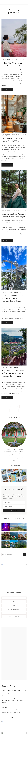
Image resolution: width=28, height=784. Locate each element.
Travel (13, 59)
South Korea (8, 59)
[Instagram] (9, 417)
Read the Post (7, 89)
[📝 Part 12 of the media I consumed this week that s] (22, 544)
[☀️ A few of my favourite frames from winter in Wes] (14, 527)
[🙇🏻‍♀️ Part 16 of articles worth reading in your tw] (5, 536)
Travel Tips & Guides (21, 59)
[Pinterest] (14, 417)
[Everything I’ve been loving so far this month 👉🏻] (22, 527)
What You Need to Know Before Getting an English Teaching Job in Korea (12, 373)
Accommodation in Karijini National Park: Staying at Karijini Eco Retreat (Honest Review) (12, 700)
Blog (2, 59)
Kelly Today (14, 11)
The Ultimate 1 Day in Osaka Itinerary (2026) (13, 690)
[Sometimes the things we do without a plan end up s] (22, 536)
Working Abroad (9, 292)
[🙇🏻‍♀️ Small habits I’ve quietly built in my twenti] (5, 544)
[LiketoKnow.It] (19, 417)
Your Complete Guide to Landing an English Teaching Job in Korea (12, 298)
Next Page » (14, 410)
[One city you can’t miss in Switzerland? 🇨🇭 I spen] (14, 544)
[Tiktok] (17, 417)
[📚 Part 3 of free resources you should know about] (14, 536)
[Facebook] (12, 417)
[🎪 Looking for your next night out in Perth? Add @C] (5, 527)
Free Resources (14, 598)
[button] (14, 2)
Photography (14, 613)
